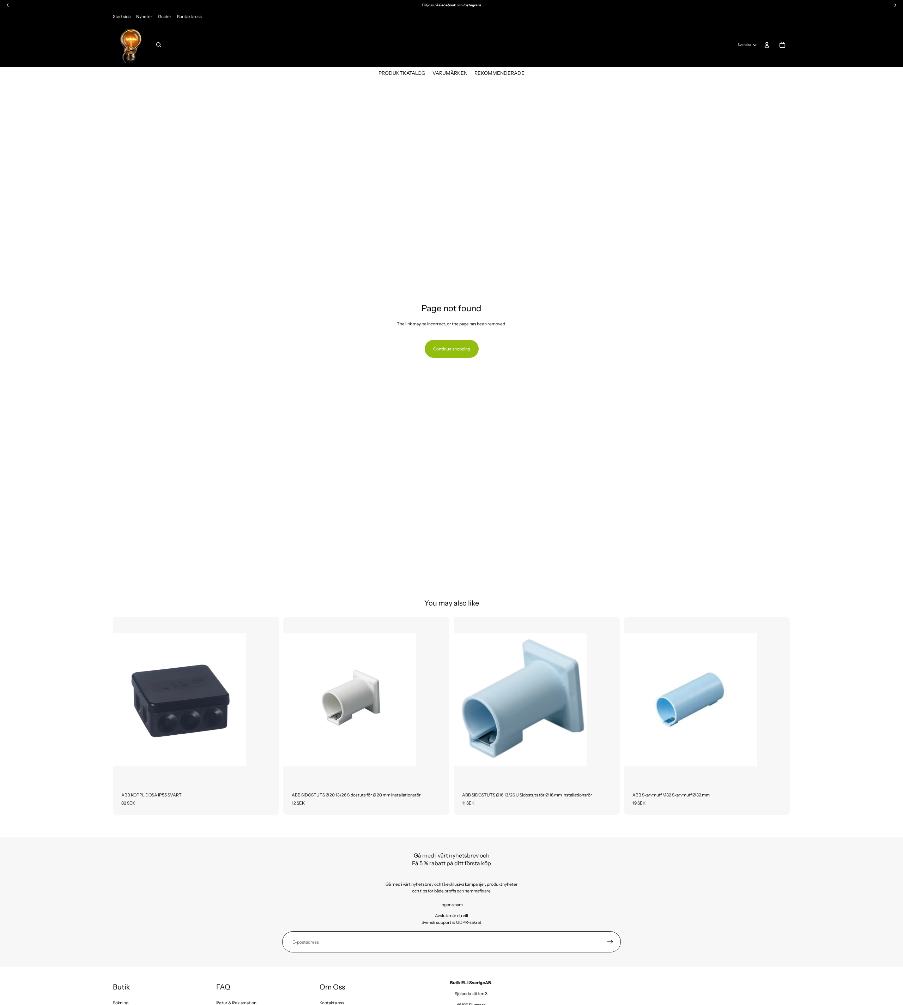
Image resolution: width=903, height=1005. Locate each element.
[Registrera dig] (610, 941)
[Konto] (767, 45)
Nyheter (144, 16)
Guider (164, 16)
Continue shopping (451, 348)
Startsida (122, 16)
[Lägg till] (268, 772)
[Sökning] (158, 45)
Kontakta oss (189, 16)
